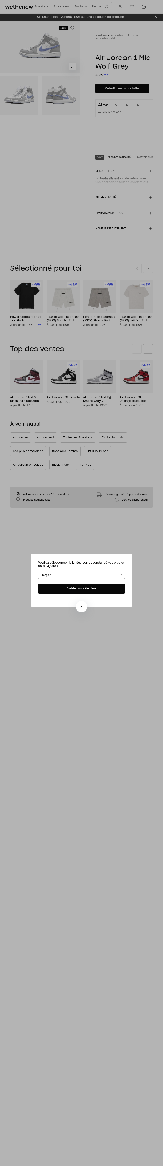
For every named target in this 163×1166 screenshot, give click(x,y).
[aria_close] (81, 606)
